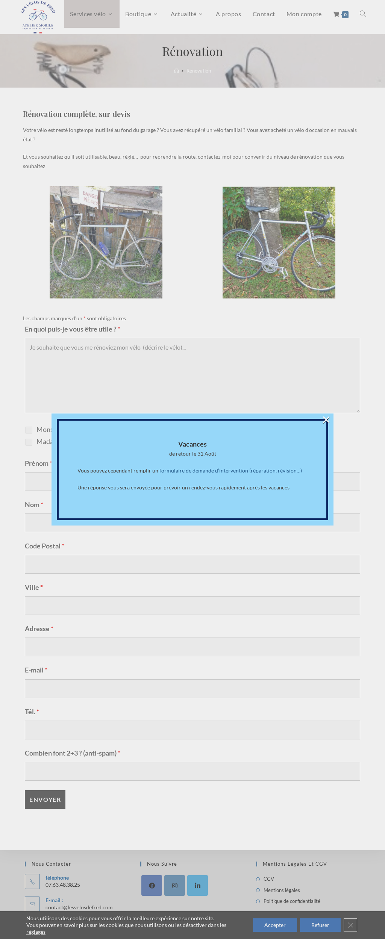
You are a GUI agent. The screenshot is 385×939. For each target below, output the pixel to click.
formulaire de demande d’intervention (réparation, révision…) (230, 470)
